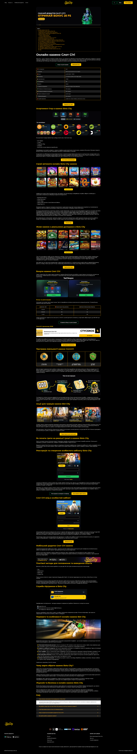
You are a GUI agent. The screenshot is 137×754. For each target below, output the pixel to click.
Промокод (49, 740)
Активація (89, 335)
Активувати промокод (68, 345)
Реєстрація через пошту (79, 493)
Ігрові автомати (50, 741)
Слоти (26, 2)
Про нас (92, 738)
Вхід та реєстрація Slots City (96, 736)
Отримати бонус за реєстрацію (68, 322)
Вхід (6, 2)
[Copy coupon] (97, 330)
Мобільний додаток (19, 2)
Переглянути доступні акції (68, 434)
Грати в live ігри (68, 267)
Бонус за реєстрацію (62, 64)
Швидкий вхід (76, 64)
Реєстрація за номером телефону (60, 493)
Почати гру (68, 222)
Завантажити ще (68, 189)
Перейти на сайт (68, 104)
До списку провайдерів (68, 159)
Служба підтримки (94, 740)
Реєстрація (128, 2)
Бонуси (10, 2)
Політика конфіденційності (126, 750)
